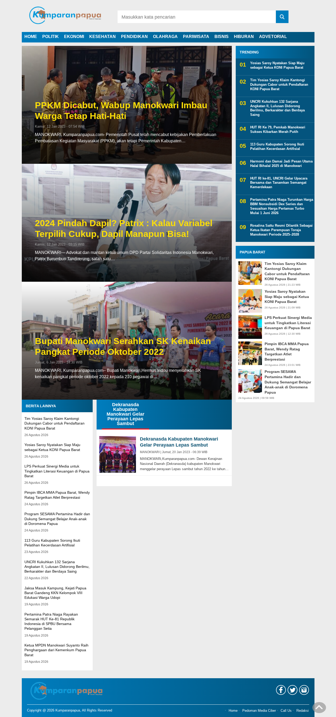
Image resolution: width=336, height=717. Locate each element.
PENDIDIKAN (134, 36)
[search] (282, 16)
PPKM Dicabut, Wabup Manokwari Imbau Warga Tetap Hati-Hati (121, 110)
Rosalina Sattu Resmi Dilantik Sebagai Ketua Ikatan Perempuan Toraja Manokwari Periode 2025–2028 (281, 230)
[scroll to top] (319, 709)
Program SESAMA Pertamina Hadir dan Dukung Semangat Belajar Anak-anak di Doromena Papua (57, 518)
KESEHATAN (102, 36)
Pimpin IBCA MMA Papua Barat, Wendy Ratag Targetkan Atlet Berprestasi (287, 351)
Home (233, 711)
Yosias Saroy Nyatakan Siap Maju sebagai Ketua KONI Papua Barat (277, 65)
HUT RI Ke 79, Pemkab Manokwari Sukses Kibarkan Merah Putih (277, 129)
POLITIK (50, 36)
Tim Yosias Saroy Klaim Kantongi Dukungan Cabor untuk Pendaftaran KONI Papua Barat (54, 423)
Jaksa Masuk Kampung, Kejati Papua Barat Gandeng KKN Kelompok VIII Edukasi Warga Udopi (55, 593)
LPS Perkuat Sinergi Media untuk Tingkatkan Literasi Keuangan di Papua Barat (57, 471)
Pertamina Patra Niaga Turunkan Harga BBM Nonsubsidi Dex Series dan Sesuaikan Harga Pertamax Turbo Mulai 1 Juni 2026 (281, 206)
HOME (30, 36)
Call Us (286, 711)
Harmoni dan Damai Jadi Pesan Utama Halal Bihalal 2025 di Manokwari (281, 163)
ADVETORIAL (273, 36)
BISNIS (221, 36)
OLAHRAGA (165, 36)
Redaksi (302, 711)
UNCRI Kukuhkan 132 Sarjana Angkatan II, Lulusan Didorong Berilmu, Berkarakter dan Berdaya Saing (57, 566)
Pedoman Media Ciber (259, 711)
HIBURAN (244, 36)
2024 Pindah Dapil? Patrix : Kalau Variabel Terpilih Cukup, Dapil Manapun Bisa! (123, 228)
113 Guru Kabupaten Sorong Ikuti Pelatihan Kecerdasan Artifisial (277, 146)
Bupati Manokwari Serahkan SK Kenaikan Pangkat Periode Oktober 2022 (123, 346)
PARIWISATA (196, 36)
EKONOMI (74, 36)
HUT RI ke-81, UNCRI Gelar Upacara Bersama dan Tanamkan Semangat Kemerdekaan (278, 182)
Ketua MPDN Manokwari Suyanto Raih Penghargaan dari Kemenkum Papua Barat (56, 650)
